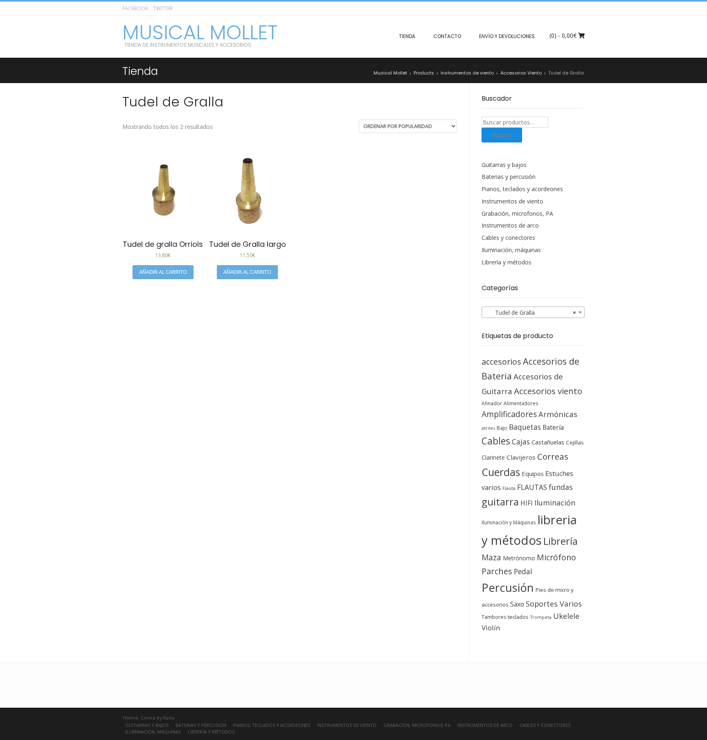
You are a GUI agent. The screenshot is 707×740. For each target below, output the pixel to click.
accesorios (501, 361)
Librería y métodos (506, 262)
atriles (488, 428)
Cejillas (575, 442)
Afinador (492, 403)
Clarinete (493, 457)
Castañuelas (547, 442)
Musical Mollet (199, 33)
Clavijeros (521, 457)
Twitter (163, 8)
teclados (518, 616)
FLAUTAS (532, 487)
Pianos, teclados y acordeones (522, 189)
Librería (560, 541)
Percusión (508, 587)
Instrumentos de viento (512, 201)
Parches (497, 571)
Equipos (533, 473)
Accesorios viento (548, 391)
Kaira (168, 718)
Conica (148, 718)
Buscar (501, 135)
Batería (553, 427)
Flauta (509, 488)
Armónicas (557, 414)
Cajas (521, 442)
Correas (552, 456)
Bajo (502, 427)
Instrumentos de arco (510, 225)
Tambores (494, 617)
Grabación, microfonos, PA (517, 213)
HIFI (526, 503)
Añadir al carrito (163, 271)
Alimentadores (521, 403)
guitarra (500, 501)
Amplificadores (509, 414)
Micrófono (556, 557)
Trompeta (541, 617)
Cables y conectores (508, 237)
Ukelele (566, 616)
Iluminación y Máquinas (509, 522)
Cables (496, 441)
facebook (135, 8)
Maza (491, 557)
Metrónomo (519, 558)
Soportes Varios (554, 604)
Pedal (523, 571)
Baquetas (525, 427)
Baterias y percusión (509, 176)
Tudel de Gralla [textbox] (530, 312)
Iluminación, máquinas (511, 250)
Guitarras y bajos (504, 165)
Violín (491, 627)
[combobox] (533, 312)
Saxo (517, 604)
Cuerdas (501, 472)
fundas (561, 487)
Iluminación (554, 503)
